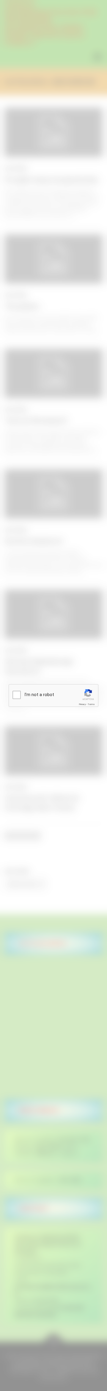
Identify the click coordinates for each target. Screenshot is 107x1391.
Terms (91, 704)
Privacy (82, 704)
